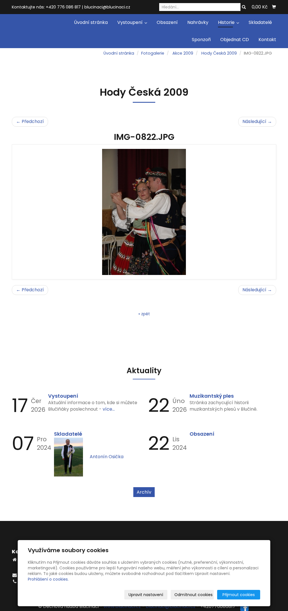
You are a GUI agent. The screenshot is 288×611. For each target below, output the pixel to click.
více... (109, 409)
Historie (227, 22)
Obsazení (167, 22)
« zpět (144, 314)
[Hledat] (244, 7)
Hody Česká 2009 (219, 53)
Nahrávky (197, 22)
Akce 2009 (182, 53)
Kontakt (267, 39)
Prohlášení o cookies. (48, 579)
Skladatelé (260, 22)
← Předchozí (30, 121)
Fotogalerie (152, 53)
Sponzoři (201, 39)
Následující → (257, 121)
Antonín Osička (106, 456)
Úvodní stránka (91, 22)
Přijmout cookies (238, 594)
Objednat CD (234, 39)
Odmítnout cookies (193, 594)
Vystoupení (130, 22)
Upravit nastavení (146, 594)
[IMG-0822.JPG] (144, 211)
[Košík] (274, 7)
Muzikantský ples (212, 395)
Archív (144, 492)
